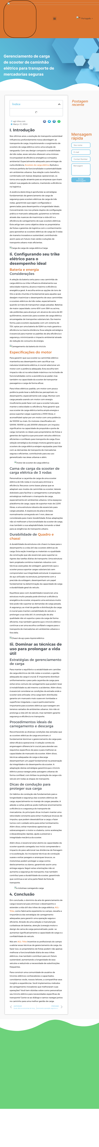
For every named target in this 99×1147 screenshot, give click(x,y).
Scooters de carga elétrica (36, 165)
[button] (55, 18)
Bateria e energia (24, 270)
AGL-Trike (22, 942)
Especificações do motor (31, 352)
